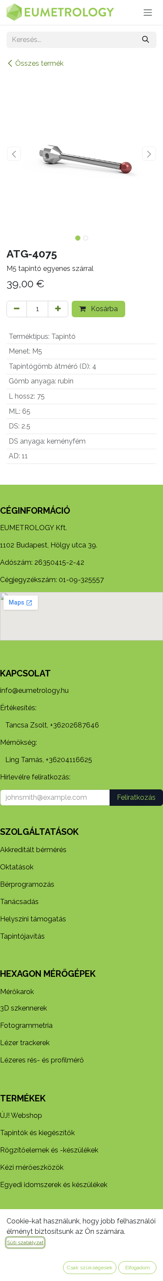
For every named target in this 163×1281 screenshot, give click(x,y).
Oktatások (16, 867)
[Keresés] (145, 40)
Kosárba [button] (103, 309)
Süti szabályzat (25, 1242)
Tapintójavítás (22, 936)
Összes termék (39, 63)
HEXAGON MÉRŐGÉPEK (48, 974)
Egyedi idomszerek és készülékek (53, 1185)
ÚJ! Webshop (21, 1115)
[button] (14, 154)
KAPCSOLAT (25, 673)
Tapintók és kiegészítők (37, 1133)
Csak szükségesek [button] (90, 1268)
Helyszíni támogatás (33, 919)
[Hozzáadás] (58, 309)
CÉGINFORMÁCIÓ (35, 510)
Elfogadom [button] (137, 1268)
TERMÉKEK (23, 1098)
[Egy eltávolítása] (17, 309)
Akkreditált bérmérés (33, 850)
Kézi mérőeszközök (31, 1167)
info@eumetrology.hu (34, 690)
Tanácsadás (19, 902)
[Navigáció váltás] (147, 12)
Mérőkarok (17, 992)
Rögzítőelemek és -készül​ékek (49, 1150)
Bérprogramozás (27, 884)
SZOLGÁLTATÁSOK (39, 832)
